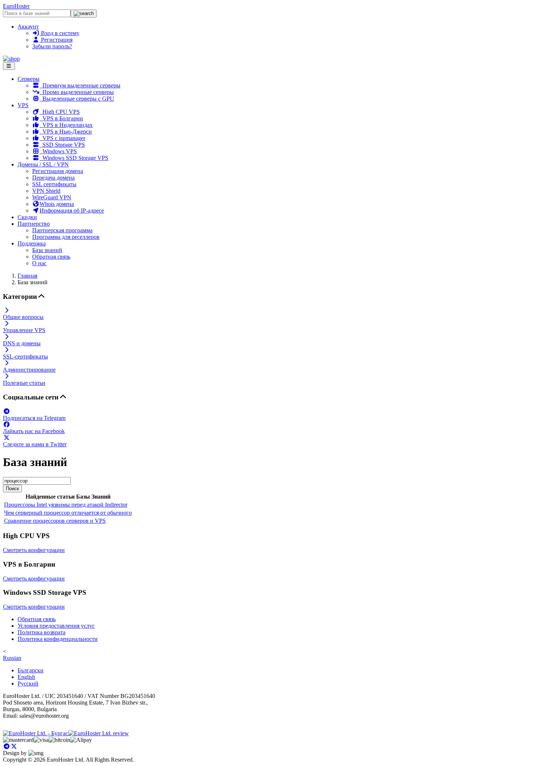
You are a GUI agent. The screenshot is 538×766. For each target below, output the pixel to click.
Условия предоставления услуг (56, 626)
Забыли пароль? (52, 46)
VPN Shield (46, 191)
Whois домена (57, 204)
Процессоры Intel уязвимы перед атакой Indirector (65, 505)
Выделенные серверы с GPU (77, 98)
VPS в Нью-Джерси (66, 131)
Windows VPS (58, 151)
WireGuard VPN (51, 197)
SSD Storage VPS (62, 145)
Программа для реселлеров (66, 237)
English (26, 677)
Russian (12, 658)
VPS (23, 105)
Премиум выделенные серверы (80, 85)
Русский (28, 683)
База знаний (47, 250)
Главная (27, 276)
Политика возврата (42, 632)
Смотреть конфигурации (34, 550)
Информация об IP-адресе (72, 210)
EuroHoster (16, 6)
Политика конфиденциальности (58, 639)
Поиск (12, 488)
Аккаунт (28, 26)
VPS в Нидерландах (66, 125)
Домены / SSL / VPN (43, 164)
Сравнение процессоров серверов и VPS (55, 521)
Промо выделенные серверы (77, 92)
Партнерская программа (62, 230)
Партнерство (34, 224)
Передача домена (53, 177)
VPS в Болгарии (61, 118)
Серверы (29, 79)
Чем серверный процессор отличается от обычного (68, 513)
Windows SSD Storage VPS (74, 158)
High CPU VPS (60, 112)
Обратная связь (51, 257)
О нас (39, 263)
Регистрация (56, 40)
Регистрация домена (57, 171)
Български (31, 670)
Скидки (27, 217)
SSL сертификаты (54, 184)
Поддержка (32, 243)
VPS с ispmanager (62, 138)
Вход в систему (59, 33)
